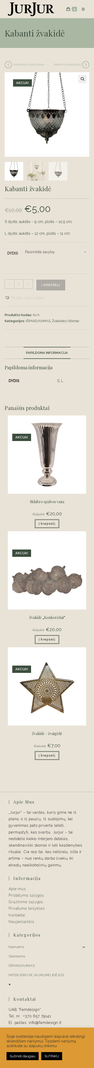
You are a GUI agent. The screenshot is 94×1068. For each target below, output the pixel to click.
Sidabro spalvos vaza (47, 501)
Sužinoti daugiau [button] (23, 1056)
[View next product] (85, 64)
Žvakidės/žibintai (65, 321)
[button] (82, 79)
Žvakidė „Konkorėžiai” (47, 617)
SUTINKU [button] (51, 1056)
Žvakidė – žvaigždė (47, 733)
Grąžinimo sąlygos (26, 902)
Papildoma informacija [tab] (47, 353)
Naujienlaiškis (21, 922)
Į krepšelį (51, 285)
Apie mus (17, 889)
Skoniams (17, 956)
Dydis (12, 253)
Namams (16, 947)
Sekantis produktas (67, 64)
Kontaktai (17, 915)
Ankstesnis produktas (28, 64)
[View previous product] (8, 64)
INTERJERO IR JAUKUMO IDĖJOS (36, 975)
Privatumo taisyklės (27, 908)
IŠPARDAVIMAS (38, 321)
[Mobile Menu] (81, 9)
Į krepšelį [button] (47, 524)
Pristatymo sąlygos (26, 895)
